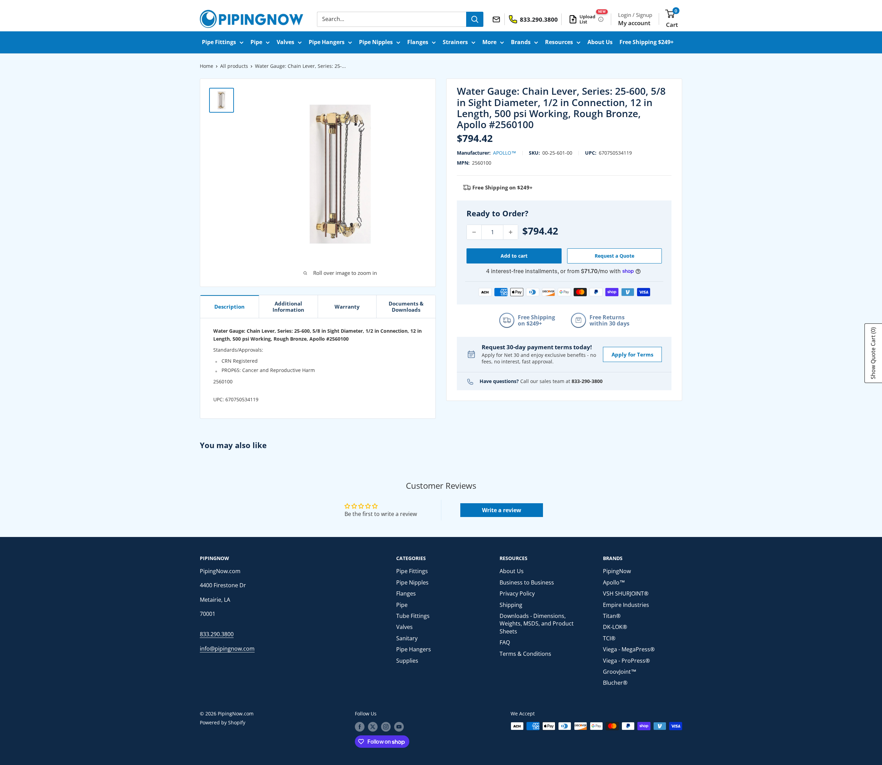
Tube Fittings (413, 616)
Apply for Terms (632, 354)
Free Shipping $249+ (646, 42)
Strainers (455, 42)
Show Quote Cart (873, 353)
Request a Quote (614, 255)
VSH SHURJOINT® (625, 593)
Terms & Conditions (525, 654)
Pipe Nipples (376, 42)
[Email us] (497, 19)
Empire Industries (626, 605)
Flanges (417, 42)
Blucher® (615, 682)
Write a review (501, 510)
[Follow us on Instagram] (386, 727)
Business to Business (527, 582)
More (489, 42)
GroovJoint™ (619, 671)
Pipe (256, 42)
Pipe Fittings (219, 42)
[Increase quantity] (510, 232)
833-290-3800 (587, 381)
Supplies (407, 660)
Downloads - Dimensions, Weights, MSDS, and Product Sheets (537, 623)
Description (229, 306)
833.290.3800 (217, 634)
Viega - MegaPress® (629, 649)
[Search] (474, 19)
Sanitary (407, 638)
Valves (285, 42)
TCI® (609, 638)
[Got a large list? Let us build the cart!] (600, 19)
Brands (521, 42)
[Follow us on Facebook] (360, 727)
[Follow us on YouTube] (399, 727)
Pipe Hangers (327, 42)
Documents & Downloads (406, 306)
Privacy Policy (517, 593)
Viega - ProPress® (626, 660)
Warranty (347, 306)
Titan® (612, 616)
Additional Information (288, 306)
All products (234, 66)
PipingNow (617, 571)
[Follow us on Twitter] (373, 727)
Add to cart (514, 255)
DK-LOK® (615, 627)
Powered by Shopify (222, 722)
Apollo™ (504, 152)
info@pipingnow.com (227, 648)
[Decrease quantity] (474, 232)
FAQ (505, 642)
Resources (559, 42)
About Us (600, 42)
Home (206, 66)
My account (634, 23)
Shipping (511, 605)
